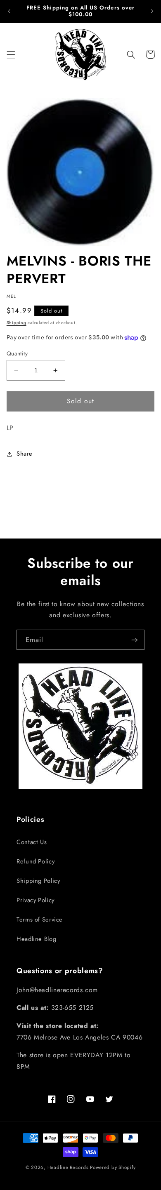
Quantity (17, 353)
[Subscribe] (134, 640)
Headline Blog (36, 938)
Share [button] (25, 453)
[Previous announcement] (9, 11)
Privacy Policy (35, 900)
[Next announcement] (152, 11)
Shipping (16, 323)
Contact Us (32, 842)
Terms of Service (40, 919)
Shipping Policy (38, 880)
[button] (10, 54)
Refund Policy (35, 861)
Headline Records (68, 1167)
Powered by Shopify (112, 1167)
